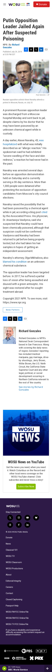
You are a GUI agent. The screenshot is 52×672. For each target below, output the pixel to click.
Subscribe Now (26, 486)
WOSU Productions (14, 568)
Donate (43, 4)
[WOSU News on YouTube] (26, 433)
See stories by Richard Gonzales (31, 388)
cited (44, 212)
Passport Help (12, 606)
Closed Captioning (14, 599)
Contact (9, 593)
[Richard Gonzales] (9, 335)
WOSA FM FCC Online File (17, 618)
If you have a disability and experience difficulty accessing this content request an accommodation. (25, 632)
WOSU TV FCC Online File (17, 624)
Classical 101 (12, 550)
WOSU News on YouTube (26, 462)
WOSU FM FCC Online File (17, 612)
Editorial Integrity (13, 581)
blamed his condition (15, 261)
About (8, 575)
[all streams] (48, 668)
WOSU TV (10, 556)
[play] (4, 668)
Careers (9, 587)
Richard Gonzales (11, 46)
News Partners (12, 310)
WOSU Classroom (14, 562)
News (8, 544)
